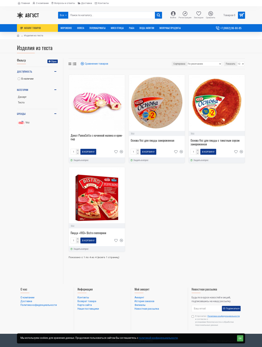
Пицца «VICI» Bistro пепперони (88, 233)
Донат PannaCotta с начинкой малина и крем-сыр (97, 137)
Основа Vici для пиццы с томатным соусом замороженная (215, 142)
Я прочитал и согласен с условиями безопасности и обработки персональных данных (217, 320)
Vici (132, 133)
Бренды (21, 114)
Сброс (54, 61)
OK (240, 338)
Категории (22, 90)
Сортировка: (179, 64)
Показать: (231, 64)
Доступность (24, 71)
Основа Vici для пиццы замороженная (152, 140)
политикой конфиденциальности (158, 337)
